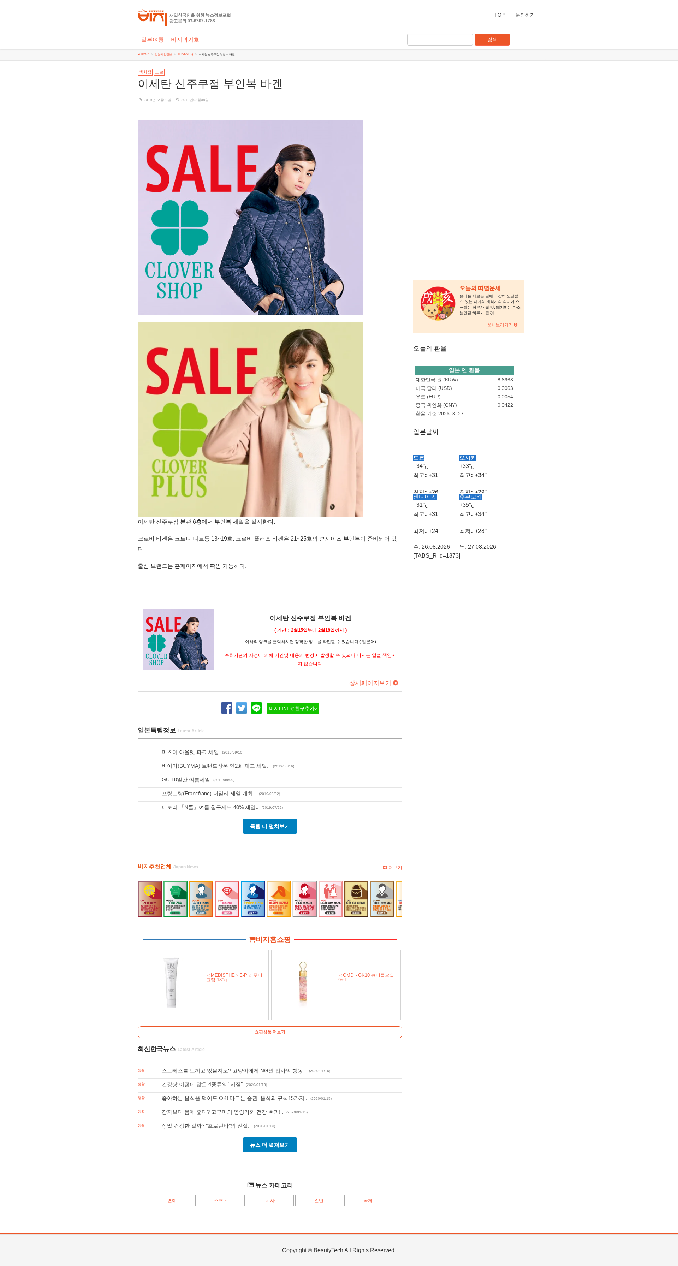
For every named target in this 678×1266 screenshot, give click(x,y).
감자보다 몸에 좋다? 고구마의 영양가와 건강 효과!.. (222, 1112)
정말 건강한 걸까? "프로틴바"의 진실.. (206, 1126)
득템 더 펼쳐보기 (270, 826)
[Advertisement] (459, 170)
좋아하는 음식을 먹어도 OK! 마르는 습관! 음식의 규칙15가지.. (234, 1098)
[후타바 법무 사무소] (201, 899)
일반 (318, 1200)
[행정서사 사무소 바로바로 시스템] (253, 899)
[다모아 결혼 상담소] (331, 899)
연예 (172, 1200)
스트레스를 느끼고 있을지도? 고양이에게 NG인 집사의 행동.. (234, 1071)
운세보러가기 (500, 324)
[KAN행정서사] (304, 899)
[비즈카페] (227, 899)
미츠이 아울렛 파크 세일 (190, 752)
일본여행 (152, 40)
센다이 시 (425, 497)
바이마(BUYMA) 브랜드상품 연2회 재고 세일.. (216, 766)
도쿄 (159, 72)
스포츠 (221, 1200)
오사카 (467, 458)
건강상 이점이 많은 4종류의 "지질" (202, 1084)
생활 (141, 1070)
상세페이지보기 (371, 683)
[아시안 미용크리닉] (279, 899)
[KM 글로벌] (356, 899)
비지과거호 (185, 40)
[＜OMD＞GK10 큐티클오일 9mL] (303, 981)
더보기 (394, 867)
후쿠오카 (470, 497)
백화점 (145, 72)
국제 (368, 1200)
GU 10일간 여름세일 (186, 780)
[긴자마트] (150, 899)
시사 (270, 1200)
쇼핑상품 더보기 (270, 1031)
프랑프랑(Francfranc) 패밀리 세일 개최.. (209, 793)
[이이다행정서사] (382, 899)
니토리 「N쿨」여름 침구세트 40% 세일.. (210, 807)
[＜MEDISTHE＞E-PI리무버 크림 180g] (171, 981)
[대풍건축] (175, 899)
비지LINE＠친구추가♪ (293, 708)
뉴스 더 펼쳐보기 (270, 1145)
